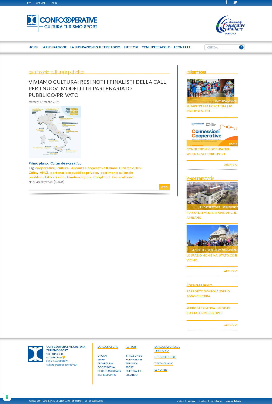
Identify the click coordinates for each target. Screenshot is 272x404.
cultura (63, 168)
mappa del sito (233, 401)
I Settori (131, 346)
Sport (233, 143)
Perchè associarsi (109, 371)
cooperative (45, 168)
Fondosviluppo (79, 177)
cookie (203, 401)
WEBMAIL (41, 3)
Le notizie (160, 369)
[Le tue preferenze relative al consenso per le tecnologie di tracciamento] (7, 397)
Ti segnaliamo (163, 363)
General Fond (122, 177)
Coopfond (101, 177)
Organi (102, 355)
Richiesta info (107, 374)
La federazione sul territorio (167, 348)
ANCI (44, 172)
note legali (216, 401)
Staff (101, 359)
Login (54, 3)
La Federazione (108, 346)
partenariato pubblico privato (74, 172)
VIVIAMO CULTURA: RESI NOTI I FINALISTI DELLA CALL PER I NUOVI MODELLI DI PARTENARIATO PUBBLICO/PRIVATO (97, 88)
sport (129, 367)
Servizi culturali (226, 100)
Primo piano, (39, 163)
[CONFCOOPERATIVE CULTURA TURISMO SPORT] (62, 24)
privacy (191, 401)
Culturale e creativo (66, 163)
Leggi (164, 187)
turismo (131, 363)
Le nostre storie (209, 207)
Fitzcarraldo (55, 177)
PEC (29, 3)
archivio (230, 164)
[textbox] (224, 47)
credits (180, 401)
